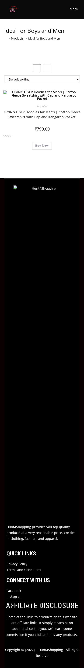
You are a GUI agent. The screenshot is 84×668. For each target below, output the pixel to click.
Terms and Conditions (24, 569)
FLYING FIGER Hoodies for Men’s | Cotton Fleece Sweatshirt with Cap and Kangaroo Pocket (42, 114)
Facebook (14, 590)
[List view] (47, 68)
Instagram (14, 596)
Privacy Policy (17, 564)
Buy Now (42, 146)
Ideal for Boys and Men (44, 38)
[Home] (5, 38)
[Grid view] (37, 68)
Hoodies (42, 106)
